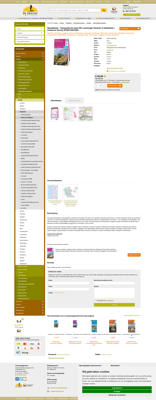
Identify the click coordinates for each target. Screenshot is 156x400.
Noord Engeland (26, 114)
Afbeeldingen (56, 100)
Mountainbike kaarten (24, 77)
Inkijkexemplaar (74, 100)
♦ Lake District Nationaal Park (29, 141)
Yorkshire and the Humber (28, 123)
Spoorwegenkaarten (24, 82)
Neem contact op (132, 14)
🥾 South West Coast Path (28, 185)
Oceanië (20, 272)
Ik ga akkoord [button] (117, 388)
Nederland (23, 237)
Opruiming (19, 301)
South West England (27, 173)
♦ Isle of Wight (25, 205)
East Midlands (25, 149)
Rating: (50, 293)
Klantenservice (34, 1)
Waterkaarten (22, 290)
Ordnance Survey (112, 45)
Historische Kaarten (23, 74)
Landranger (110, 50)
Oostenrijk (23, 246)
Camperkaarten (22, 62)
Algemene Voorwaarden (37, 398)
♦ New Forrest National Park (29, 187)
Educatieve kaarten (23, 65)
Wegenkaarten (22, 296)
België (22, 106)
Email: (50, 286)
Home (17, 1)
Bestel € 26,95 (133, 255)
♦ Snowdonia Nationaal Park (29, 164)
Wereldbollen (20, 313)
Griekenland (23, 220)
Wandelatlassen (22, 278)
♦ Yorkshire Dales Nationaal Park (30, 126)
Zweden (22, 260)
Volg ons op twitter (107, 354)
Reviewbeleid (74, 398)
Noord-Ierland (24, 240)
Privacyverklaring (62, 398)
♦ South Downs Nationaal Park (30, 202)
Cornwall (23, 176)
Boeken (18, 56)
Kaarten (18, 59)
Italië (21, 228)
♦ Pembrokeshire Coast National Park (32, 161)
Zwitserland (23, 263)
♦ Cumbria (24, 135)
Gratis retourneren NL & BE (49, 1)
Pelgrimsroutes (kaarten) (25, 79)
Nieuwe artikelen (21, 53)
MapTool (24, 1)
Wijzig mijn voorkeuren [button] (117, 395)
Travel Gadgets (20, 307)
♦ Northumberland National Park (30, 120)
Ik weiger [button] (117, 391)
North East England (27, 117)
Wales (23, 158)
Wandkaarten (20, 310)
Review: (96, 286)
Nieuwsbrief (63, 1)
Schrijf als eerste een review (115, 68)
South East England (26, 196)
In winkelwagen (113, 85)
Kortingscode (50, 398)
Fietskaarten (21, 68)
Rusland (22, 252)
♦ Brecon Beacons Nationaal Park (30, 167)
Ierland (22, 225)
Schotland (23, 255)
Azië (19, 97)
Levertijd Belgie (124, 82)
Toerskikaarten (22, 88)
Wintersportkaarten (23, 298)
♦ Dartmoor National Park (28, 193)
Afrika (19, 94)
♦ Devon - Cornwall (26, 182)
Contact (107, 1)
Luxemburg (23, 234)
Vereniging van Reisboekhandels (58, 387)
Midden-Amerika (22, 266)
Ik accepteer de (105, 300)
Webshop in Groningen (76, 1)
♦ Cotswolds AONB (26, 179)
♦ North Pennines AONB (28, 144)
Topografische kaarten (25, 91)
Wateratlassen (22, 287)
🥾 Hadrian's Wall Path (27, 147)
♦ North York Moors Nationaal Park (31, 129)
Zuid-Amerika (22, 275)
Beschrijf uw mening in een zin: (103, 280)
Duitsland (22, 109)
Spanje (22, 258)
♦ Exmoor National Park (28, 190)
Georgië (22, 217)
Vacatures (99, 1)
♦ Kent (23, 199)
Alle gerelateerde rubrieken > (132, 315)
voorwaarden (109, 300)
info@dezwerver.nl (21, 374)
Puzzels (18, 304)
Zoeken (104, 10)
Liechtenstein (24, 231)
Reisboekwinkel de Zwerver (56, 358)
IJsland (22, 222)
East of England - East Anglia (29, 170)
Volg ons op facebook (64, 354)
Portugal (22, 249)
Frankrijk (22, 214)
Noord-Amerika (22, 269)
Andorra (22, 103)
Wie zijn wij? (89, 1)
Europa (20, 100)
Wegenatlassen (22, 293)
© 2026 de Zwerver (21, 398)
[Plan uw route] (25, 379)
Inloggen (128, 1)
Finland (22, 211)
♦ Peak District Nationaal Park (29, 155)
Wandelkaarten (22, 281)
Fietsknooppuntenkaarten (25, 71)
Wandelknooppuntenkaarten (26, 284)
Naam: (50, 280)
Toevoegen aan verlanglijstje (117, 71)
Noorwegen (23, 243)
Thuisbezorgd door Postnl (56, 391)
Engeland (23, 112)
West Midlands (25, 152)
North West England (27, 132)
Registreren (137, 1)
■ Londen (24, 208)
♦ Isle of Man (24, 138)
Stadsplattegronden (23, 85)
